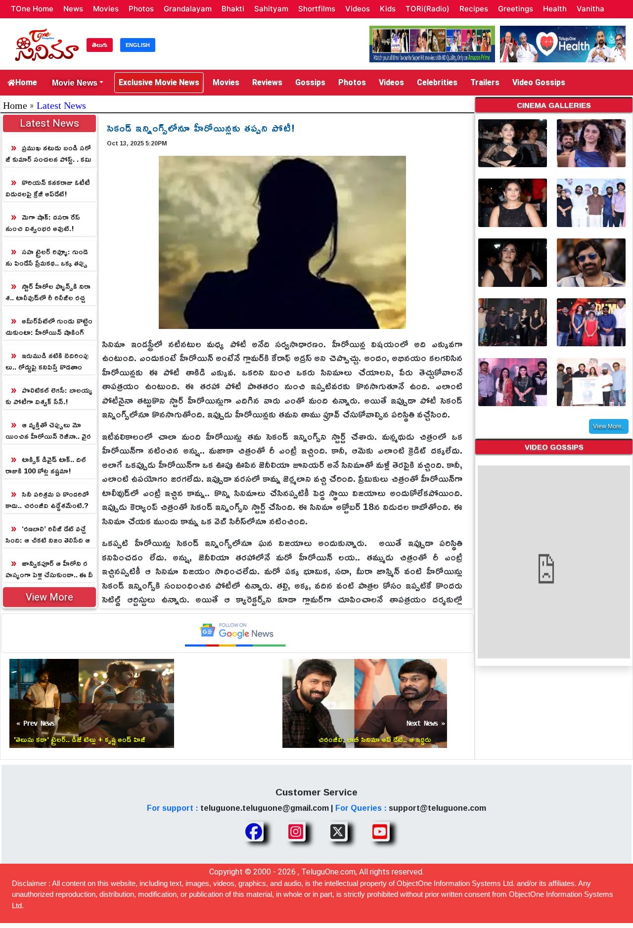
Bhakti (233, 8)
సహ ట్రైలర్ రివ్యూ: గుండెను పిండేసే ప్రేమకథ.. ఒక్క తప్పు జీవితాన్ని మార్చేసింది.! (46, 257)
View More (49, 597)
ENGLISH (138, 45)
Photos (141, 8)
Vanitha (590, 8)
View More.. (609, 426)
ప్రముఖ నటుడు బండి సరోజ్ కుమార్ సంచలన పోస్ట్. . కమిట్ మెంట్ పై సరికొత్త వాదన (48, 153)
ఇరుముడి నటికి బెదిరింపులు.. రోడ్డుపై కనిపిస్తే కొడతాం (47, 361)
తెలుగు (99, 45)
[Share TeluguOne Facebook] (254, 831)
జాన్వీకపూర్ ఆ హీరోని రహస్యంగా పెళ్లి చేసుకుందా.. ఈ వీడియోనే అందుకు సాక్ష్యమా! (49, 569)
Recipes (473, 8)
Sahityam (271, 8)
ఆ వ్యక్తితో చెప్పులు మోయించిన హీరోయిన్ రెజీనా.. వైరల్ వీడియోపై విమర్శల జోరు (48, 431)
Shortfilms (316, 8)
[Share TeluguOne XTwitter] (338, 831)
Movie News (74, 82)
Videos (357, 8)
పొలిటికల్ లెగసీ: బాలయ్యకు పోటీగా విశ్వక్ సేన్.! (48, 396)
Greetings (515, 8)
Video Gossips (538, 82)
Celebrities (437, 82)
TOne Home (32, 8)
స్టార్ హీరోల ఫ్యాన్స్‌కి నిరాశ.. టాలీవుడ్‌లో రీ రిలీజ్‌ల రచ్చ (47, 292)
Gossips (310, 82)
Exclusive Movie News (159, 82)
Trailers (484, 82)
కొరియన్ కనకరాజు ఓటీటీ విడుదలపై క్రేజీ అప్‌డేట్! (47, 188)
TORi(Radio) (428, 8)
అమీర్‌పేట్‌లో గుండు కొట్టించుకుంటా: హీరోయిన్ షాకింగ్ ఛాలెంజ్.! (48, 327)
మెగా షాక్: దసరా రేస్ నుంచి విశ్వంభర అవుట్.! (42, 222)
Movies (106, 8)
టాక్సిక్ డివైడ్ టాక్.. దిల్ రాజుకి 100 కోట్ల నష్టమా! (45, 465)
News (73, 8)
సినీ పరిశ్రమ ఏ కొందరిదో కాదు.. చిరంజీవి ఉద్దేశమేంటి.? (47, 499)
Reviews (267, 82)
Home (26, 82)
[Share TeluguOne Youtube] (380, 831)
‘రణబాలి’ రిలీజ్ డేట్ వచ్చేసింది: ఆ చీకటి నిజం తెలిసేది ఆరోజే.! (47, 534)
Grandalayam (188, 8)
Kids (388, 8)
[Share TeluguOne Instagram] (296, 831)
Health (555, 8)
